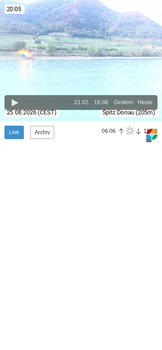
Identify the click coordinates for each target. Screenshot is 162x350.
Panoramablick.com (152, 136)
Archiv (42, 132)
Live (14, 132)
